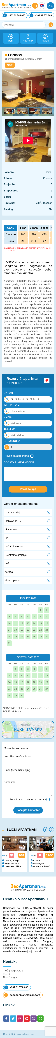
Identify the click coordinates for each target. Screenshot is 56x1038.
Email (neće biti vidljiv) (17, 770)
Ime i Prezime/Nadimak (17, 756)
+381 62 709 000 (19, 987)
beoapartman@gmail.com (25, 995)
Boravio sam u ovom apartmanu (28, 799)
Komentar (9, 782)
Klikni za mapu (28, 730)
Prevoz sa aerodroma (16, 455)
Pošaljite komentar (28, 810)
